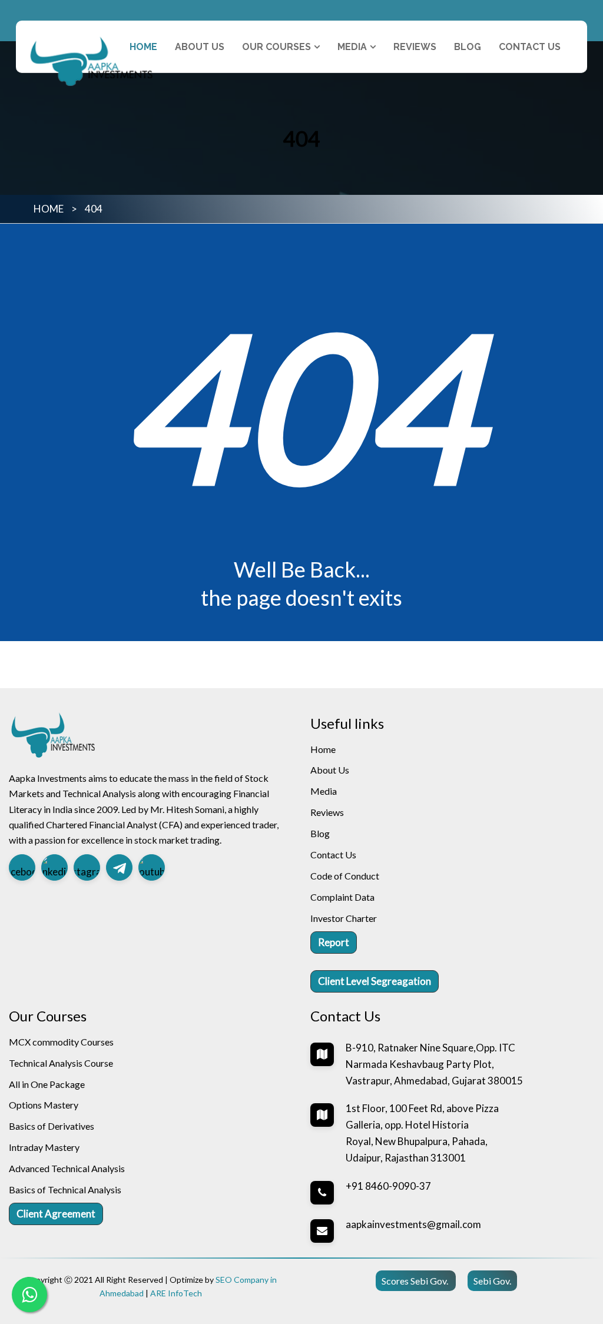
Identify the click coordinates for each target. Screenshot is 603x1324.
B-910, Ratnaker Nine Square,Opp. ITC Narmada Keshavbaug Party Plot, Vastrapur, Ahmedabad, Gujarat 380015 (434, 1064)
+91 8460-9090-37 (388, 1186)
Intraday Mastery (44, 1147)
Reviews (414, 46)
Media (323, 791)
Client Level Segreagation (374, 981)
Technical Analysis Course (61, 1063)
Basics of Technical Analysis (65, 1189)
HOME (49, 209)
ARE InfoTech (176, 1293)
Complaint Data (342, 896)
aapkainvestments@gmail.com (413, 1224)
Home (143, 46)
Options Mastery (43, 1104)
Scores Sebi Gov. (416, 1280)
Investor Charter (343, 918)
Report (333, 942)
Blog (467, 46)
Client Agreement (55, 1213)
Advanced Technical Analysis (67, 1168)
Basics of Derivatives (51, 1125)
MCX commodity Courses (61, 1041)
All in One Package (47, 1084)
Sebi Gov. (492, 1280)
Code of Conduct (344, 875)
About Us (199, 46)
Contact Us (530, 46)
